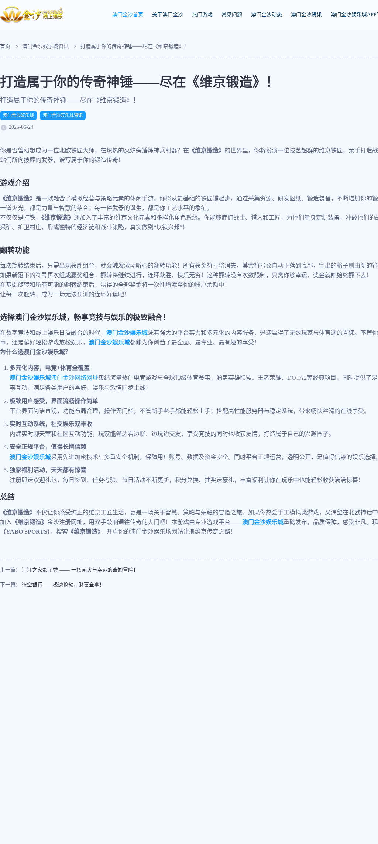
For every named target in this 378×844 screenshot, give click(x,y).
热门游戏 (202, 14)
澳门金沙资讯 (306, 14)
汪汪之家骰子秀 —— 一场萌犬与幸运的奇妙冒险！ (80, 570)
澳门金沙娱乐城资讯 (45, 46)
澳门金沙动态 (266, 14)
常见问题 (231, 14)
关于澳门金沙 (167, 14)
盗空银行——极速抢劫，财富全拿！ (63, 585)
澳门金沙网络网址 (54, 378)
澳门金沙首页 (127, 14)
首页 (5, 46)
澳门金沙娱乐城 (18, 115)
